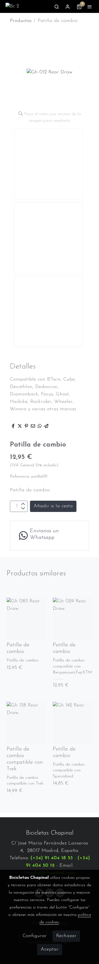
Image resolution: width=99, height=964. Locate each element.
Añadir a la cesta (53, 506)
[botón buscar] (57, 6)
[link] (12, 6)
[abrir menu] (90, 6)
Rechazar (66, 935)
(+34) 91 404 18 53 (52, 858)
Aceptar (50, 949)
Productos (21, 20)
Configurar (35, 935)
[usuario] (68, 6)
